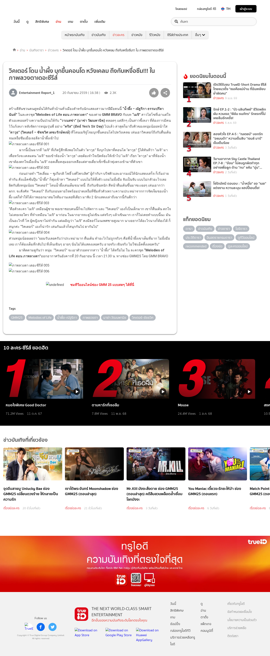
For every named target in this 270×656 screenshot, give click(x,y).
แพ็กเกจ (206, 623)
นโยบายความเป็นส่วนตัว (241, 620)
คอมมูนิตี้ (207, 630)
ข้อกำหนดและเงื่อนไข (239, 612)
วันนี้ (17, 21)
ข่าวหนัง (136, 34)
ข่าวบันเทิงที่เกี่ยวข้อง (25, 440)
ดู (27, 21)
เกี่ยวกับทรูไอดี (236, 604)
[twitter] (52, 627)
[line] (29, 627)
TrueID (26, 8)
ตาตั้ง (84, 21)
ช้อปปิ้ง (175, 623)
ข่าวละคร (118, 34)
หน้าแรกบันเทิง (75, 34)
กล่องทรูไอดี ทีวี (206, 9)
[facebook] (40, 627)
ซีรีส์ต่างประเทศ (177, 34)
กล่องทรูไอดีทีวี (180, 630)
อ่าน (58, 21)
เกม (70, 21)
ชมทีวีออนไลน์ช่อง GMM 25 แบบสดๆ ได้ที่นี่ (102, 285)
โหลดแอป (181, 9)
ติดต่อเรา (232, 636)
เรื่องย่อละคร (11, 508)
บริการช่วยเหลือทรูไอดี (182, 641)
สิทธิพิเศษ (42, 21)
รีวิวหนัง (154, 34)
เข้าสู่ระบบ (246, 8)
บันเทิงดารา (36, 50)
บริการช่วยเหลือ (236, 628)
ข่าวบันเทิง (99, 34)
